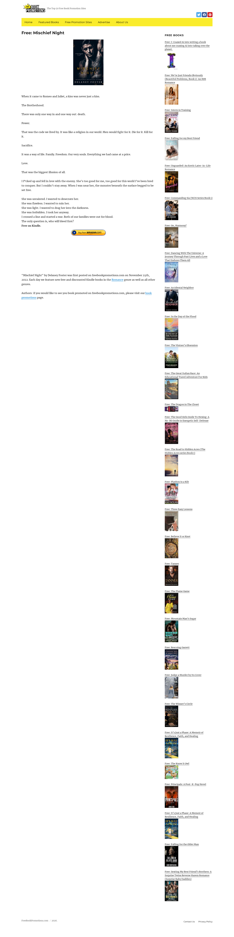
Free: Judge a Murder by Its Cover (183, 675)
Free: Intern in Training (178, 110)
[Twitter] (198, 14)
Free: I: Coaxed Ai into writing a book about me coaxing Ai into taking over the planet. (187, 46)
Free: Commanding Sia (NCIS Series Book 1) (189, 198)
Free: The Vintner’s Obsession (181, 345)
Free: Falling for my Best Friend (182, 138)
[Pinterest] (210, 14)
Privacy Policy (205, 921)
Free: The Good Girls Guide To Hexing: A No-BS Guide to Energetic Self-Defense (187, 419)
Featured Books (49, 22)
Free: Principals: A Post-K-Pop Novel (185, 784)
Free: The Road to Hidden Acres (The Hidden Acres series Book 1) (185, 451)
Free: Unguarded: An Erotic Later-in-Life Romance (188, 167)
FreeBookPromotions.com (34, 920)
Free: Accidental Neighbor (179, 287)
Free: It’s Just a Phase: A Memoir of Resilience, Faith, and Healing (184, 734)
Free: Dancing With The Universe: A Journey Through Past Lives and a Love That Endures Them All (186, 257)
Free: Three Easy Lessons (178, 509)
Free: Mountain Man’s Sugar (180, 618)
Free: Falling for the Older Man (182, 844)
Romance (117, 279)
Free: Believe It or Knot (177, 536)
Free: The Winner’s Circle (179, 703)
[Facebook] (204, 14)
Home (28, 22)
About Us (122, 22)
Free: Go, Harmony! (176, 225)
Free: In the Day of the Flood (180, 316)
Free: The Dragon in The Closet (182, 404)
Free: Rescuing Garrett (177, 647)
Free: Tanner (172, 563)
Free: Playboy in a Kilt (177, 481)
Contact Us (189, 921)
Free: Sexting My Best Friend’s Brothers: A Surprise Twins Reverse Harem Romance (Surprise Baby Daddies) (188, 875)
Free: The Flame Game (177, 591)
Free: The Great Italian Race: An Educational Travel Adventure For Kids (186, 375)
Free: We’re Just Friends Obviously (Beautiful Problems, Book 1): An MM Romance (185, 79)
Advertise (104, 22)
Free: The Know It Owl (177, 763)
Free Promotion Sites (78, 22)
